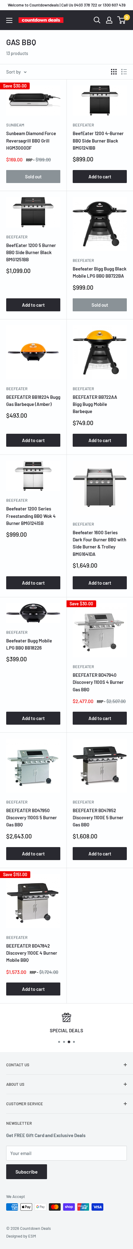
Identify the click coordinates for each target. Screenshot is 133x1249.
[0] (122, 20)
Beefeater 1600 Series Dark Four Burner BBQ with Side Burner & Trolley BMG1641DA (99, 543)
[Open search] (97, 20)
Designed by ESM (21, 1236)
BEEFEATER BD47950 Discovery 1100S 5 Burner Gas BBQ (31, 818)
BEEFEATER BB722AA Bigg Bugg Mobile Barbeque (95, 404)
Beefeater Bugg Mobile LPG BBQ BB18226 (29, 644)
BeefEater (83, 124)
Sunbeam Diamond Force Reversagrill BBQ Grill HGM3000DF (31, 140)
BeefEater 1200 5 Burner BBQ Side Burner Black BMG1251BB (31, 252)
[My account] (109, 20)
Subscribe (26, 1171)
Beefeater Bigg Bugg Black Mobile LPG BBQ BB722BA (100, 272)
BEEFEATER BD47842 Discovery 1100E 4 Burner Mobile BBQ (31, 953)
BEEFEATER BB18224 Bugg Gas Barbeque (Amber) (33, 400)
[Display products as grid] (114, 72)
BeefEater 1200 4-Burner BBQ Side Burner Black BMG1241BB (98, 140)
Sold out (33, 176)
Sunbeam (15, 124)
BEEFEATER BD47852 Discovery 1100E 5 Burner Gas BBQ (98, 818)
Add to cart (99, 176)
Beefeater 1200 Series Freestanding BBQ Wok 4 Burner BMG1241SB (31, 516)
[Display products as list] (124, 72)
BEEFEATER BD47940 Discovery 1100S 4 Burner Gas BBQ (98, 682)
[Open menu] (9, 20)
